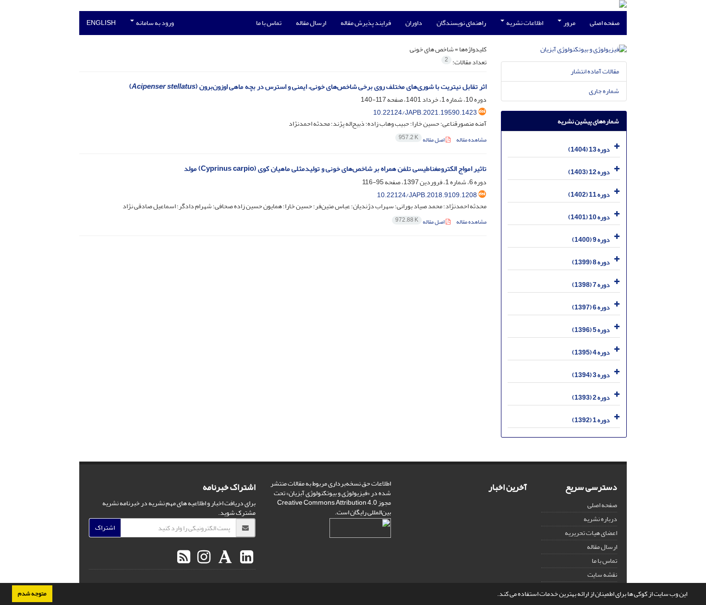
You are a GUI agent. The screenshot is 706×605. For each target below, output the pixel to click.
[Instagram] (203, 557)
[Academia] (224, 557)
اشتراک (105, 527)
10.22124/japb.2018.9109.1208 (427, 195)
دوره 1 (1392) (591, 420)
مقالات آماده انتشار (595, 71)
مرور (568, 22)
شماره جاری (604, 90)
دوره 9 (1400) (591, 239)
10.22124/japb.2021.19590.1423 (425, 112)
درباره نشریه (600, 518)
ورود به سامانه (154, 22)
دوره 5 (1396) (591, 329)
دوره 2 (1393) (591, 397)
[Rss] (184, 557)
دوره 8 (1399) (591, 262)
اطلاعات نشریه (524, 22)
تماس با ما (268, 22)
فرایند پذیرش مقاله (366, 22)
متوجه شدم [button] (32, 593)
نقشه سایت (602, 574)
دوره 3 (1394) (591, 374)
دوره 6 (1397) (591, 307)
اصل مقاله (422, 139)
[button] (494, 594)
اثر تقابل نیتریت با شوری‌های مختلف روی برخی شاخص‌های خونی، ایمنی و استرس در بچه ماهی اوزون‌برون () (308, 87)
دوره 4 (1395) (591, 352)
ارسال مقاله (311, 22)
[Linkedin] (245, 557)
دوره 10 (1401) (589, 217)
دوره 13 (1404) (589, 149)
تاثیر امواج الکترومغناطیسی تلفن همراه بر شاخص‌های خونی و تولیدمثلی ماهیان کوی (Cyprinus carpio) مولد (335, 169)
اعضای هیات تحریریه (591, 532)
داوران (413, 22)
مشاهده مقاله (471, 139)
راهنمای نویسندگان (461, 22)
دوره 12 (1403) (589, 172)
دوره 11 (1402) (589, 194)
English (101, 22)
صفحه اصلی (605, 22)
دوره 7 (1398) (591, 284)
